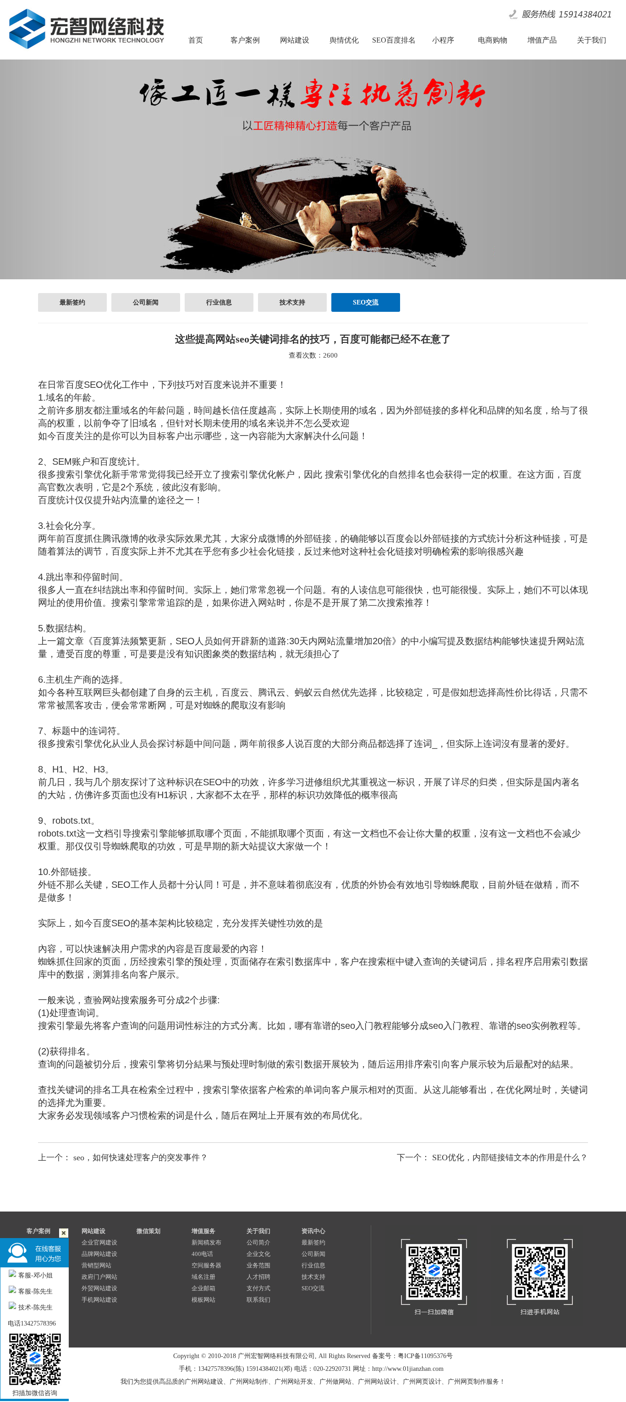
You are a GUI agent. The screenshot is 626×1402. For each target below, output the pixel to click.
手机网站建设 (99, 1299)
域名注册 (203, 1276)
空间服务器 (206, 1265)
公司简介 (258, 1242)
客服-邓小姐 (35, 1275)
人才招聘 (258, 1276)
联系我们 (258, 1299)
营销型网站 (96, 1265)
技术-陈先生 (35, 1307)
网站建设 (93, 1231)
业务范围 (258, 1265)
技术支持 (292, 302)
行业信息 (219, 302)
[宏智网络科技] (86, 52)
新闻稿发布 (206, 1242)
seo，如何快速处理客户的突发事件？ (140, 1157)
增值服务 (203, 1231)
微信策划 (148, 1231)
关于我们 (258, 1231)
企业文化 (258, 1253)
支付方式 (258, 1288)
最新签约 (72, 302)
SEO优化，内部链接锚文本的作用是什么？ (510, 1157)
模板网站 (203, 1299)
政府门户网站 (99, 1276)
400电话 (202, 1253)
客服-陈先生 (35, 1291)
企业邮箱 (203, 1288)
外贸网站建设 (99, 1288)
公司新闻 (146, 302)
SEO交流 (366, 302)
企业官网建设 (99, 1242)
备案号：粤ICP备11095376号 (412, 1356)
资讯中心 (313, 1231)
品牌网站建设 (99, 1253)
